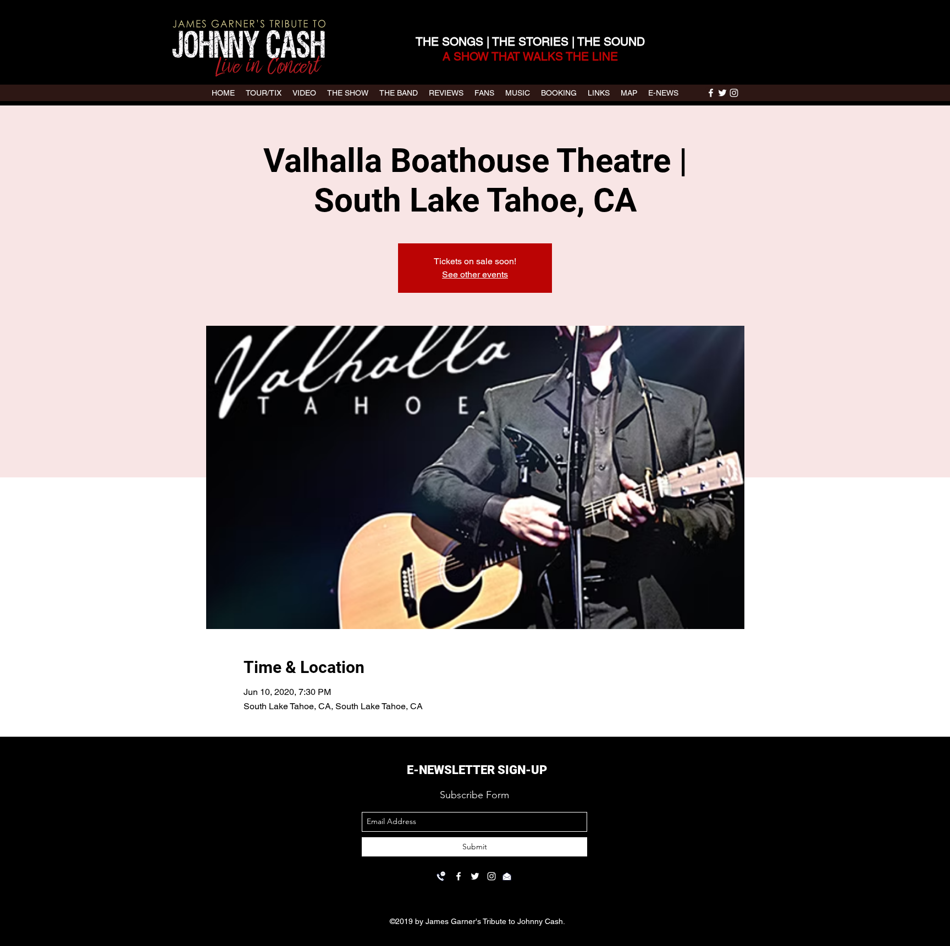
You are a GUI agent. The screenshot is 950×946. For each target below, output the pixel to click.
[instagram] (733, 92)
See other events (475, 274)
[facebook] (710, 92)
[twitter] (722, 92)
